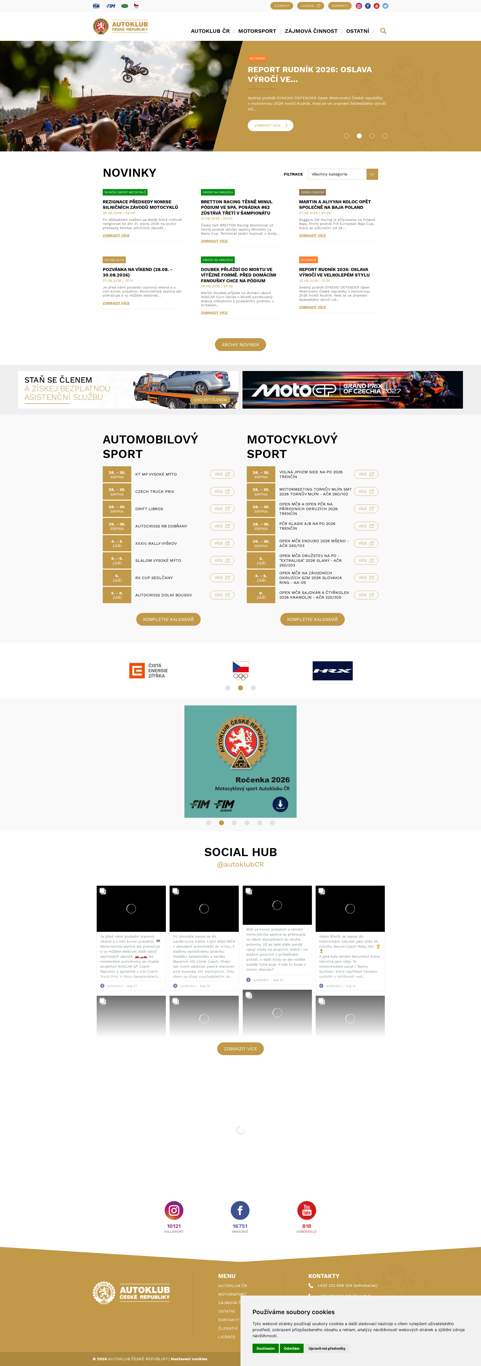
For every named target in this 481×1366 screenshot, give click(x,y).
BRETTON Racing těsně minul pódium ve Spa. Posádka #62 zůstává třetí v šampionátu (237, 207)
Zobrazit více (268, 125)
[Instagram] (359, 6)
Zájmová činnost (311, 31)
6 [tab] (272, 822)
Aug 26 (205, 986)
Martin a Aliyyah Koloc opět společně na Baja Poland (335, 204)
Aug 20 (278, 980)
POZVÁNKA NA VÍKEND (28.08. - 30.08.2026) (138, 272)
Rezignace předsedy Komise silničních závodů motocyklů (140, 204)
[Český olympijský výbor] (136, 6)
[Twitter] (385, 6)
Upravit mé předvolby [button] (327, 1348)
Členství (281, 6)
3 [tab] (372, 135)
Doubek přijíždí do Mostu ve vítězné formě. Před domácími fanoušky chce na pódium (238, 275)
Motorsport (257, 31)
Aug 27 (132, 986)
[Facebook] (368, 6)
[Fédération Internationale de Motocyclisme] (110, 6)
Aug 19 (350, 986)
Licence (307, 6)
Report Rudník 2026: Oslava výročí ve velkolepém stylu (334, 272)
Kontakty (340, 6)
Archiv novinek (240, 344)
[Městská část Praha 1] (149, 671)
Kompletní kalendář (168, 619)
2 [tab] (359, 135)
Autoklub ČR (210, 31)
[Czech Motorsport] (333, 671)
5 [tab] (259, 822)
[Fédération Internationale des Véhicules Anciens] (124, 6)
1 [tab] (346, 135)
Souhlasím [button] (266, 1348)
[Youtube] (377, 6)
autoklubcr (115, 986)
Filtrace (293, 174)
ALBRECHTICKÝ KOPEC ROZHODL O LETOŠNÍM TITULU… (318, 74)
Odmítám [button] (292, 1348)
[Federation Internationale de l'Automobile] (96, 6)
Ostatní (357, 31)
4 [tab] (384, 135)
